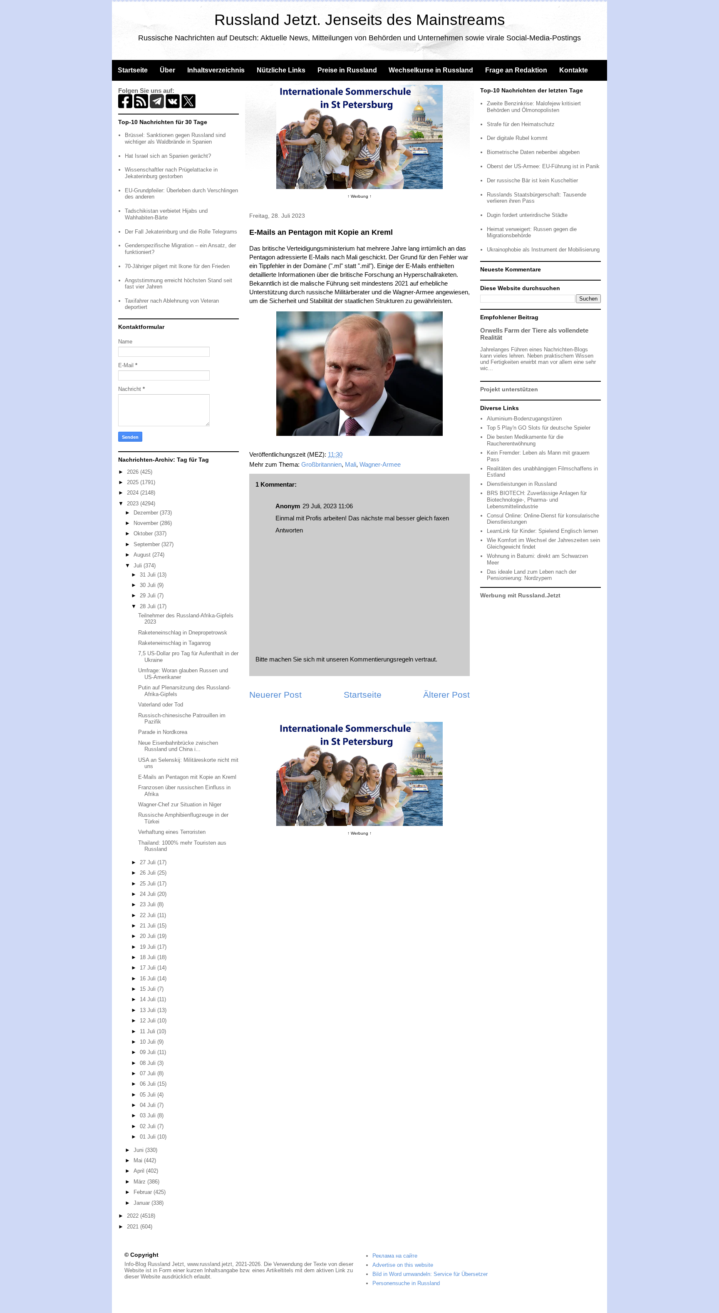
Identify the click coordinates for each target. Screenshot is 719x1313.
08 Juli (148, 1063)
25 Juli (148, 883)
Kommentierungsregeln (381, 659)
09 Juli (148, 1052)
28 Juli (148, 606)
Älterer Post (446, 694)
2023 (133, 503)
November (147, 523)
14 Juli (148, 999)
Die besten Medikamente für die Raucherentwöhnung (525, 440)
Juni (139, 1150)
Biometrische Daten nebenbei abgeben (533, 152)
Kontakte (573, 70)
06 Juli (148, 1084)
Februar (144, 1192)
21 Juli (148, 926)
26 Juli (148, 873)
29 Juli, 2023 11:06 (327, 506)
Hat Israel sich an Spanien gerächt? (168, 156)
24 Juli (148, 894)
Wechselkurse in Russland (431, 70)
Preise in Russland (347, 70)
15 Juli (148, 989)
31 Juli (148, 575)
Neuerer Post (275, 694)
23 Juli (148, 904)
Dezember (147, 513)
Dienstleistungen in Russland (522, 484)
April (140, 1171)
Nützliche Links (281, 70)
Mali (350, 464)
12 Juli (148, 1020)
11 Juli (148, 1031)
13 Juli (148, 1010)
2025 (133, 482)
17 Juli (148, 968)
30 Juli (148, 585)
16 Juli (148, 978)
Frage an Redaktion (516, 70)
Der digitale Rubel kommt (517, 138)
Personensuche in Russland (406, 1283)
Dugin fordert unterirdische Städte (527, 215)
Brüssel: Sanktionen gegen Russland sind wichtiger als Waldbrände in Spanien (175, 138)
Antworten (289, 530)
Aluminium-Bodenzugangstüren (524, 418)
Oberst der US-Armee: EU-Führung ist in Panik (543, 166)
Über (167, 70)
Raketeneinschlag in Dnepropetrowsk (182, 632)
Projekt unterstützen (509, 389)
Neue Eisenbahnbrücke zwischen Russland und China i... (178, 746)
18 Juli (148, 957)
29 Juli (148, 595)
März (140, 1182)
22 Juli (148, 915)
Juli (139, 565)
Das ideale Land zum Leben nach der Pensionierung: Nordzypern (531, 575)
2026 (133, 472)
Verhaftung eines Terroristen (172, 832)
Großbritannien (321, 464)
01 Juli (148, 1137)
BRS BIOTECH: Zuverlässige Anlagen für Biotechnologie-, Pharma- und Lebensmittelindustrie (537, 499)
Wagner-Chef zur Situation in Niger (179, 804)
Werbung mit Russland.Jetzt (520, 595)
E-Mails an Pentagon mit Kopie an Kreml (187, 777)
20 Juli (148, 936)
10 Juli (148, 1042)
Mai (139, 1160)
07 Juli (148, 1073)
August (143, 555)
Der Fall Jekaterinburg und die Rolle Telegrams (181, 232)
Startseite (133, 70)
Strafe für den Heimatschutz (521, 124)
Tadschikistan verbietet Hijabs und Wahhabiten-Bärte (166, 214)
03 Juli (148, 1115)
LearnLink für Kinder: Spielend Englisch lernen (542, 531)
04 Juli (148, 1105)
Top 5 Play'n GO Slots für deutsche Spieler (538, 428)
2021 (133, 1226)
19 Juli (148, 947)
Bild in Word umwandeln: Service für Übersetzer (430, 1274)
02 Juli (148, 1126)
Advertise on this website (402, 1265)
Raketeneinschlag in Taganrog (174, 643)
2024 (133, 493)
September (147, 544)
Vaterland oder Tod (160, 704)
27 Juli (148, 862)
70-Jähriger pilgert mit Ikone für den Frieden (177, 266)
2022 (133, 1216)
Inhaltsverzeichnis (216, 70)
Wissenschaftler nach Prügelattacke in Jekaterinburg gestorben (171, 173)
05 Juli (148, 1095)
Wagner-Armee (380, 464)
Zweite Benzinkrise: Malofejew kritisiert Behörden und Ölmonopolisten (534, 106)
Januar (142, 1203)
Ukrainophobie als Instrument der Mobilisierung (543, 249)
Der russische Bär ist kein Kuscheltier (532, 180)
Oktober (144, 533)
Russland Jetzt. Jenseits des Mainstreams (359, 19)
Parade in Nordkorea (162, 732)
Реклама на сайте (394, 1256)
